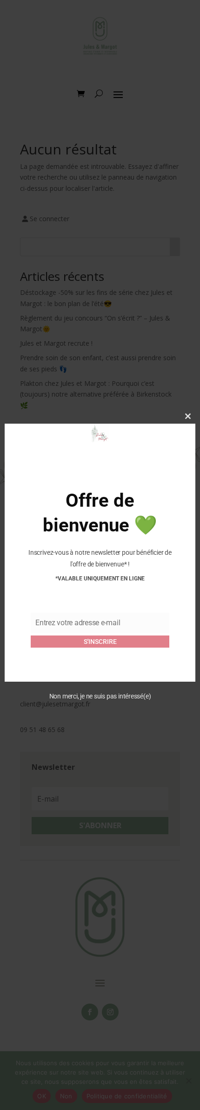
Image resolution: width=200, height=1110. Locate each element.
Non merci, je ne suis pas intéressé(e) (100, 696)
